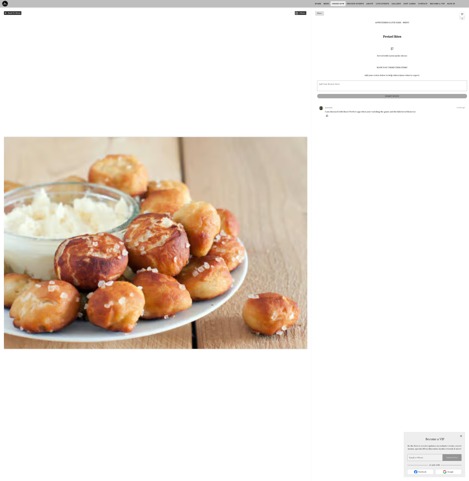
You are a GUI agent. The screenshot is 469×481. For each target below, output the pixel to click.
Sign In (451, 4)
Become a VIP (437, 4)
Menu (326, 4)
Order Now (338, 4)
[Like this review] (327, 115)
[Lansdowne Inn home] (13, 4)
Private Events (355, 4)
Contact (423, 4)
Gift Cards (409, 4)
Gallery (396, 4)
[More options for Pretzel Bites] (462, 14)
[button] (12, 13)
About (369, 4)
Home (318, 4)
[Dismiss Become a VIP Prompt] (461, 436)
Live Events (382, 4)
